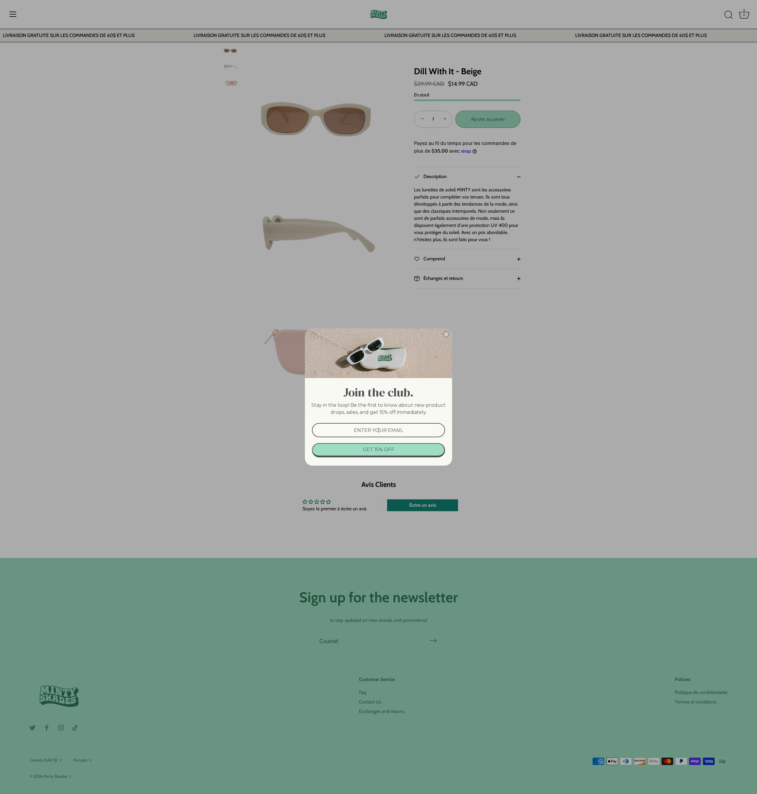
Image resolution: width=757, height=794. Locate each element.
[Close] (446, 334)
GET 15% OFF (378, 449)
